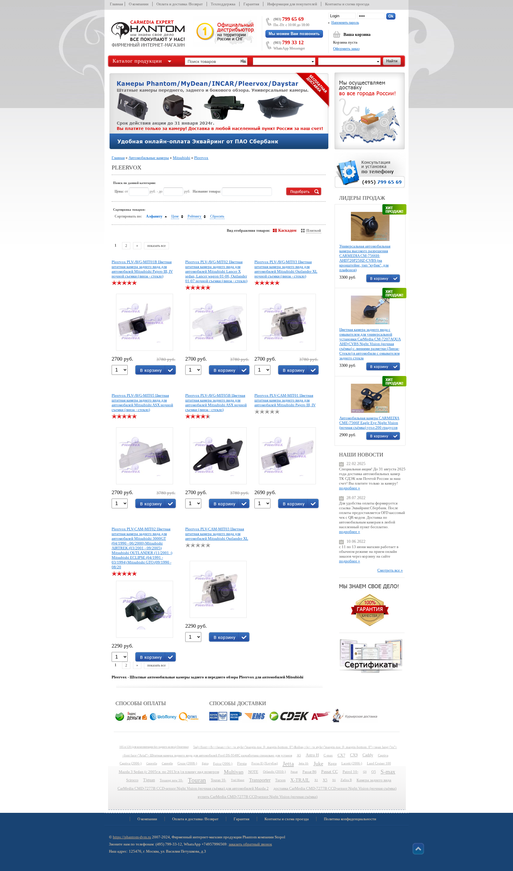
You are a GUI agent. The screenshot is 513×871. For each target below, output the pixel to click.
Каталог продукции (137, 61)
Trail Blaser (237, 780)
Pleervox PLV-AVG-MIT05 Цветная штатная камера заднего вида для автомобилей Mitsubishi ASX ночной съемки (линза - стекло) (142, 402)
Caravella (151, 763)
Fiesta (242, 763)
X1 (316, 780)
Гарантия (251, 4)
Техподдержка (223, 4)
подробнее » (349, 488)
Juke (318, 764)
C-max (328, 755)
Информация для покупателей (292, 4)
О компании (138, 4)
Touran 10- (218, 780)
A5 (299, 755)
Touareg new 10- (171, 780)
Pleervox (201, 158)
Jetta (288, 763)
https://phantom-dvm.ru (132, 837)
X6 (334, 780)
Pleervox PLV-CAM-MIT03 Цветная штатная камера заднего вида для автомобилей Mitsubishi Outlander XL (216, 534)
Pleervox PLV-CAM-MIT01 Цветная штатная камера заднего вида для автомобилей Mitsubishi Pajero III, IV (285, 400)
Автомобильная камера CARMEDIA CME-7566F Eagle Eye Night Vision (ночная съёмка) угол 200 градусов (369, 423)
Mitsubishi (181, 158)
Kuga (332, 763)
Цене (175, 216)
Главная (116, 4)
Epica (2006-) (222, 763)
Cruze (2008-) (187, 763)
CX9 (354, 755)
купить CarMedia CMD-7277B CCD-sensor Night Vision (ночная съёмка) (257, 797)
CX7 (341, 755)
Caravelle (167, 763)
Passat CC (329, 772)
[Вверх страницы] (418, 848)
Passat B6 (309, 772)
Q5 (373, 772)
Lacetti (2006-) (351, 763)
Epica (205, 763)
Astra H (312, 755)
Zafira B (346, 780)
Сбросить (217, 216)
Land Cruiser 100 (379, 763)
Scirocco (132, 780)
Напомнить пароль (345, 22)
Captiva (383, 755)
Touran (197, 780)
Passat (294, 771)
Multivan (233, 772)
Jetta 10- (304, 763)
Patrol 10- (350, 772)
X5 (325, 780)
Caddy (367, 755)
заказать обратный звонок (250, 844)
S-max (388, 772)
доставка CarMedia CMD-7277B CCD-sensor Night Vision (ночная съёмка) (334, 788)
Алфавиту (154, 216)
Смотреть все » (390, 570)
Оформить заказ (346, 48)
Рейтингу (194, 216)
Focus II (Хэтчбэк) (264, 763)
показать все (156, 246)
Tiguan (149, 780)
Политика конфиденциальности (350, 819)
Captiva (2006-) (131, 763)
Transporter (259, 780)
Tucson (280, 780)
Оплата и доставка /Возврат (179, 4)
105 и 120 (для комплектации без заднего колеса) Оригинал (154, 746)
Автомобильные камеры (149, 158)
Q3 (365, 771)
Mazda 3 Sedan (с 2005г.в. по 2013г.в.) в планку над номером (169, 772)
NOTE (253, 772)
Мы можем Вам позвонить (294, 33)
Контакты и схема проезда (347, 4)
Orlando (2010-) (274, 771)
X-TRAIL (300, 780)
